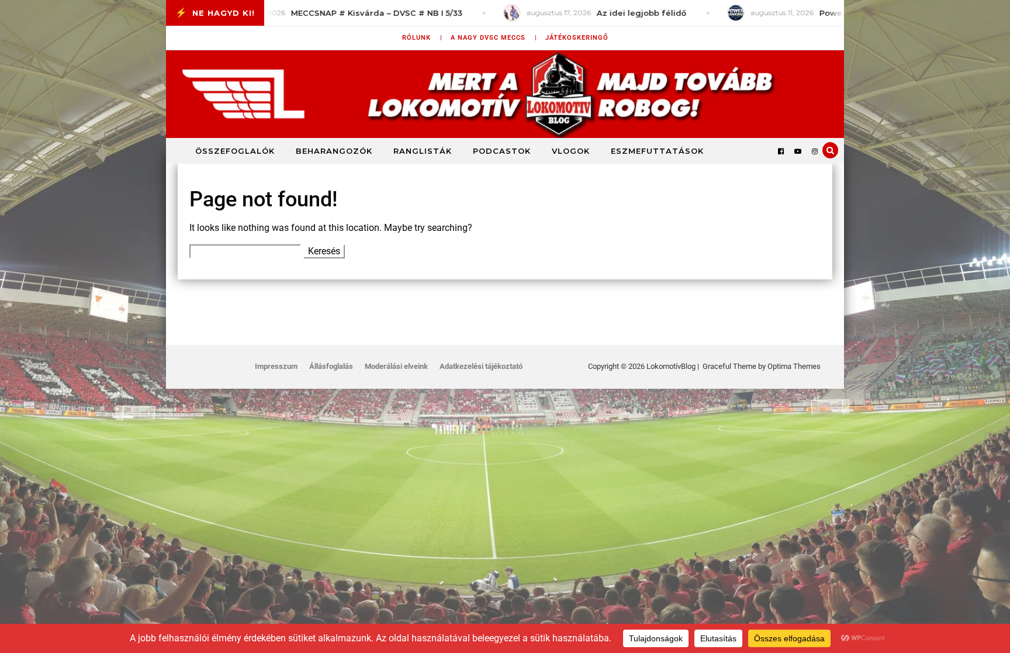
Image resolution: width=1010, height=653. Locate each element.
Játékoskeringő (576, 38)
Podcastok (502, 151)
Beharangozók (334, 151)
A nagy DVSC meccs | (494, 38)
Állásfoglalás (331, 366)
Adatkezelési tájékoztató (481, 366)
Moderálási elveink (396, 366)
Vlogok (571, 151)
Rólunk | (422, 38)
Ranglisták (422, 151)
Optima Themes (794, 366)
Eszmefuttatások (657, 151)
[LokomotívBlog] (505, 94)
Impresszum (276, 366)
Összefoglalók (235, 151)
